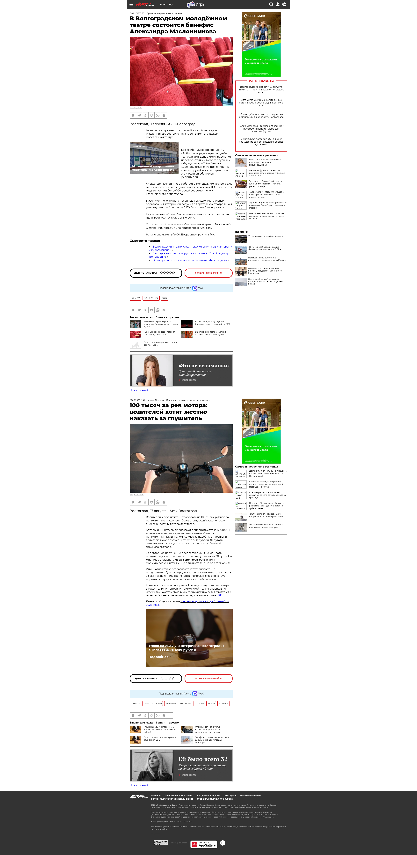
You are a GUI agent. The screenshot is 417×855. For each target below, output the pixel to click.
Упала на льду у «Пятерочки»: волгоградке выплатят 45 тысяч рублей (187, 648)
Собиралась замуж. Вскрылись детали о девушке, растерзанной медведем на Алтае (266, 484)
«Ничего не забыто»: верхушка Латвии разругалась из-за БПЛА (264, 248)
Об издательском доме (208, 796)
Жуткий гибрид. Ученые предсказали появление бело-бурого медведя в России (268, 205)
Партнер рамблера (179, 843)
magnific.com (137, 494)
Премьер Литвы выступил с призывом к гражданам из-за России (267, 259)
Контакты (156, 796)
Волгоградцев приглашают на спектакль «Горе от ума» (190, 260)
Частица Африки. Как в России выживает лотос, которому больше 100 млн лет (267, 173)
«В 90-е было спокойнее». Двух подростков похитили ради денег (266, 515)
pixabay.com (136, 107)
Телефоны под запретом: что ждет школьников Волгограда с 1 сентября (212, 740)
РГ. (220, 595)
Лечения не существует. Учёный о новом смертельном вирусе (266, 525)
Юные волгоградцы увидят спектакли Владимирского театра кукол (161, 324)
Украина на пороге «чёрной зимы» (265, 236)
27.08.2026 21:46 (137, 400)
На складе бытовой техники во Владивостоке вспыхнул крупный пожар (265, 281)
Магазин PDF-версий (250, 796)
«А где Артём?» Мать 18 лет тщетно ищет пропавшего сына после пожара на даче (267, 194)
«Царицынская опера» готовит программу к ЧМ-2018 (159, 333)
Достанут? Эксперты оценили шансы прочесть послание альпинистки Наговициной (268, 473)
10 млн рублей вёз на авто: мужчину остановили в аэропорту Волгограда (261, 115)
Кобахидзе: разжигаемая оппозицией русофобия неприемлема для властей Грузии (261, 129)
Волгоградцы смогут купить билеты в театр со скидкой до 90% (212, 322)
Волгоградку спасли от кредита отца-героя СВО (160, 738)
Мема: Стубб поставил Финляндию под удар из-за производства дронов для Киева (261, 142)
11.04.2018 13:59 (137, 13)
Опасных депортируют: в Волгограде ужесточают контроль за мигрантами (207, 729)
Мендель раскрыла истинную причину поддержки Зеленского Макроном (265, 270)
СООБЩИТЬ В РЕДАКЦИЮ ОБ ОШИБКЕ (215, 799)
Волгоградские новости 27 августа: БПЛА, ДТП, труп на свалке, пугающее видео (261, 90)
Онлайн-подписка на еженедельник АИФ (172, 799)
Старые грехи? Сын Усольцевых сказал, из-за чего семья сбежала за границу (267, 495)
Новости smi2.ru (140, 390)
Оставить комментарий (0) (208, 273)
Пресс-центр (230, 796)
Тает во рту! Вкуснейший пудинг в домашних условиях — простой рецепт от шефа (266, 184)
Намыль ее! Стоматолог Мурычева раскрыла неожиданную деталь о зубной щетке (266, 506)
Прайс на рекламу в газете (178, 796)
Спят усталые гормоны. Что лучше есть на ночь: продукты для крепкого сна (261, 103)
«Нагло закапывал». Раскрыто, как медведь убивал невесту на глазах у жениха (267, 216)
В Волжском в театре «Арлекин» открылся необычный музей (211, 333)
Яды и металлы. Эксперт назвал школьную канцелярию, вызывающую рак (265, 162)
